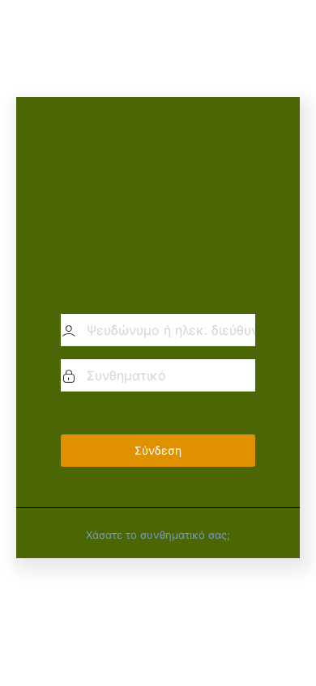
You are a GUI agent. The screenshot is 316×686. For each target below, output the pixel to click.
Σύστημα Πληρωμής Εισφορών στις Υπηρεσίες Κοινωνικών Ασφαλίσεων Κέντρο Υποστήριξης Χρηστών (157, 204)
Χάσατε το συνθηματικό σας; (158, 534)
